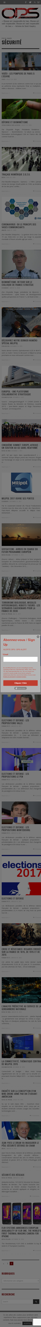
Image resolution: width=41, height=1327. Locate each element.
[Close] (38, 636)
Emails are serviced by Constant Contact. (14, 677)
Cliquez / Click (20, 683)
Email (5, 654)
